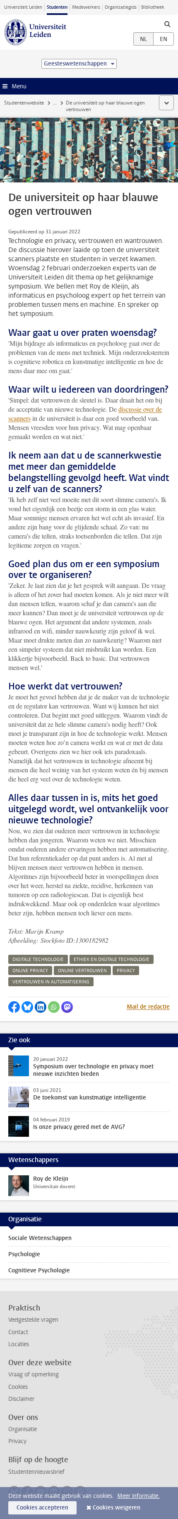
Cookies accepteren (42, 1508)
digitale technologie (38, 959)
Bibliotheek (152, 7)
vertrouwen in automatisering (50, 982)
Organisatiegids (121, 7)
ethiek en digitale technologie (111, 959)
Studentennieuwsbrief (36, 1472)
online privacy (30, 971)
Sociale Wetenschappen (40, 1238)
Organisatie (22, 1429)
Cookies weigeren (116, 1508)
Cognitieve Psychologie (39, 1270)
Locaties (18, 1344)
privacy (126, 971)
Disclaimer (21, 1399)
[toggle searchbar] (167, 23)
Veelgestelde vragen (33, 1320)
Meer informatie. (138, 1496)
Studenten (57, 7)
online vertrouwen (82, 971)
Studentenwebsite (24, 102)
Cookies (18, 1387)
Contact (18, 1332)
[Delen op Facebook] (14, 1007)
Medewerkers (86, 7)
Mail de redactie (148, 1007)
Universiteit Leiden (23, 7)
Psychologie (24, 1254)
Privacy (17, 1441)
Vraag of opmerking (33, 1374)
